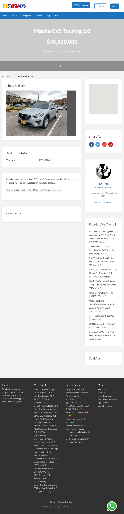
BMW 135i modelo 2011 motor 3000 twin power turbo (45, 419)
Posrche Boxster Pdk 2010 (101, 315)
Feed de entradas (105, 396)
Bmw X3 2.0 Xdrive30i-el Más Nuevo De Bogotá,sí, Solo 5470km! (103, 273)
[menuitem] (81, 6)
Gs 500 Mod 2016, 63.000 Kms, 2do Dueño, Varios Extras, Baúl (102, 250)
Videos (39, 16)
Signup (101, 6)
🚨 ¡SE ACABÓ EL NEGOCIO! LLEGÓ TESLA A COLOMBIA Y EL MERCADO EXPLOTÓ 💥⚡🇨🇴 (77, 409)
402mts (103, 183)
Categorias (26, 16)
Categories (63, 502)
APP (56, 16)
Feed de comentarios (107, 399)
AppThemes (103, 402)
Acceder (101, 392)
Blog (48, 16)
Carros (49, 51)
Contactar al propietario (103, 202)
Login (114, 6)
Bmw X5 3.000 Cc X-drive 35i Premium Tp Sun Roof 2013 (45, 488)
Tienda (15, 16)
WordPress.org (105, 406)
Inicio (5, 16)
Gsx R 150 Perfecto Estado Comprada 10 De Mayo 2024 (45, 442)
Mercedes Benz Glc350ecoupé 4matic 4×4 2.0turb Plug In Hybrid (101, 304)
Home (53, 502)
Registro (102, 389)
